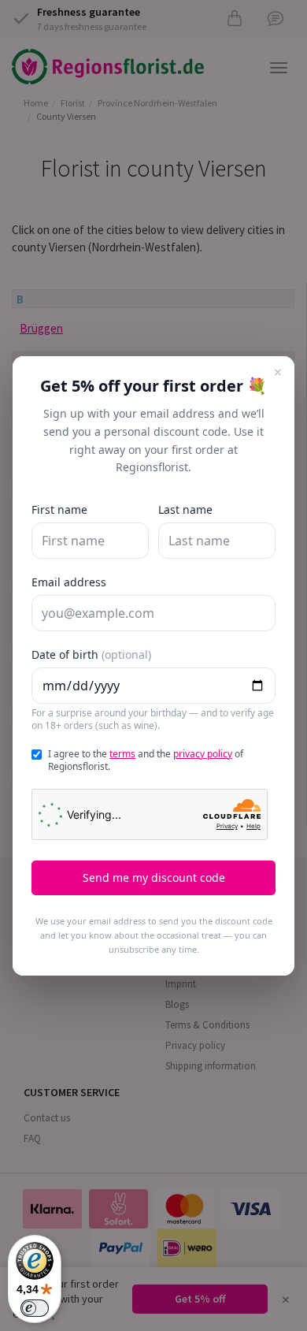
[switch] (34, 1308)
